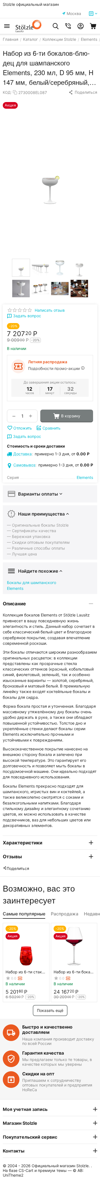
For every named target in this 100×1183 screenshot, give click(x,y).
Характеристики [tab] (22, 843)
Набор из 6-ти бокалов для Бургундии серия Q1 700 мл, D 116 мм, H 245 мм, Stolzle (73, 971)
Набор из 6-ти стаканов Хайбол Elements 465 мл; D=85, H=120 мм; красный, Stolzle (26, 971)
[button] (82, 92)
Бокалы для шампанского (31, 582)
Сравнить (51, 428)
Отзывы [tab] (12, 856)
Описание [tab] (14, 603)
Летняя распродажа (47, 361)
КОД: (7, 92)
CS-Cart (26, 1170)
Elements (15, 588)
